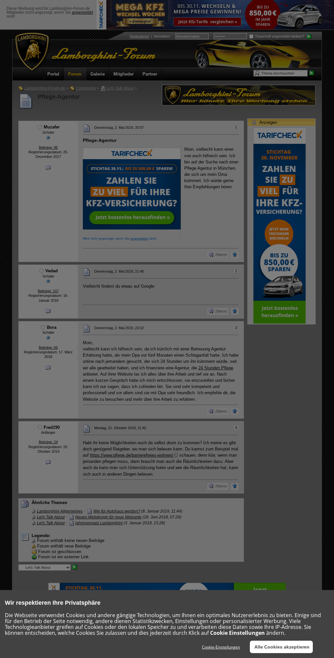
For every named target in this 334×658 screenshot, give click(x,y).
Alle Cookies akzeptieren (282, 647)
